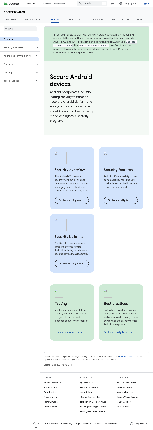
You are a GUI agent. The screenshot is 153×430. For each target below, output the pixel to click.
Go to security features (122, 200)
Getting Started (33, 19)
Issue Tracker (123, 406)
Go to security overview (73, 200)
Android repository (52, 382)
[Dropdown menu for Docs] (35, 3)
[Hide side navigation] (36, 425)
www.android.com (125, 392)
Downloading (50, 392)
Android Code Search (54, 3)
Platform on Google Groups (93, 401)
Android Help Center (126, 382)
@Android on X (87, 382)
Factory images (51, 401)
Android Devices (120, 19)
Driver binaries (50, 406)
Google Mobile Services (128, 397)
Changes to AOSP (82, 52)
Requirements (50, 387)
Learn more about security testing (72, 332)
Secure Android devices (71, 80)
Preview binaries (51, 397)
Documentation (14, 12)
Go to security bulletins (73, 263)
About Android (51, 424)
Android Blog (86, 392)
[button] (17, 47)
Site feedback (110, 424)
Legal (77, 424)
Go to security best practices (121, 332)
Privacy (97, 424)
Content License (126, 356)
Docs (28, 3)
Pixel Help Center (124, 387)
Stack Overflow (124, 401)
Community (66, 424)
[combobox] (92, 3)
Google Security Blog (90, 397)
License (87, 424)
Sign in (145, 3)
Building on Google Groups (93, 406)
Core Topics (74, 19)
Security (55, 19)
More (139, 19)
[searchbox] (20, 28)
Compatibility (96, 19)
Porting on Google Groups (92, 411)
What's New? (10, 19)
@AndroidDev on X (89, 387)
